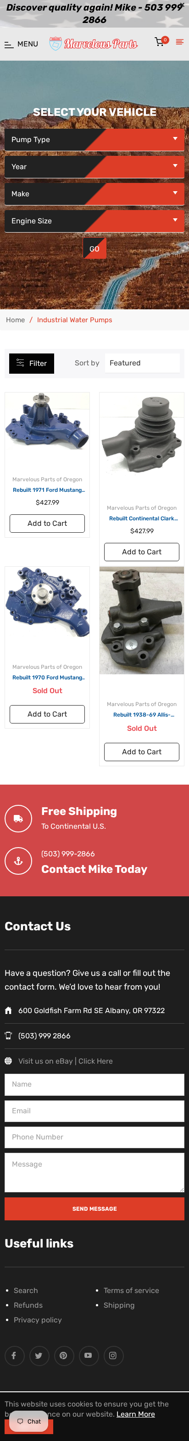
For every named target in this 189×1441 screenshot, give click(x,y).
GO (94, 249)
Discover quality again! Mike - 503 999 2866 (94, 14)
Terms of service (131, 1290)
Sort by (87, 363)
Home (15, 320)
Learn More (136, 1414)
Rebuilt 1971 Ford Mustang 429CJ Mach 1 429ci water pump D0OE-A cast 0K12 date (47, 490)
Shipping (119, 1305)
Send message (94, 1209)
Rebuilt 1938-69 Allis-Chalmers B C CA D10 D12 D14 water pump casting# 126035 (142, 715)
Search (26, 1290)
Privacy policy (38, 1320)
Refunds (28, 1305)
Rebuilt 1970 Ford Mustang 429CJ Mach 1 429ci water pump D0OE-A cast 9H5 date (47, 678)
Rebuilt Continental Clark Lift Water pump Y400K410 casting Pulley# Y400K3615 (142, 519)
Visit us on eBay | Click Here (65, 1061)
